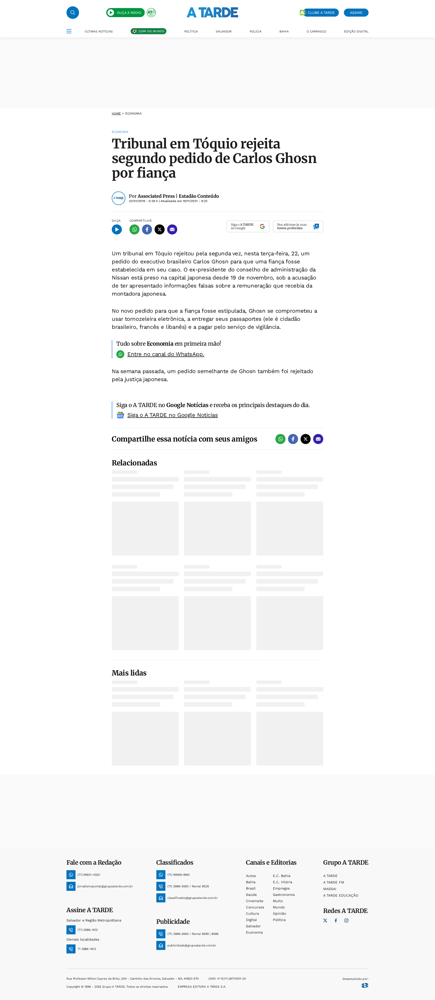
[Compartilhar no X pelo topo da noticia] (160, 229)
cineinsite (254, 901)
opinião (279, 913)
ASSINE (356, 13)
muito (278, 901)
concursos (255, 907)
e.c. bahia (282, 876)
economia (254, 932)
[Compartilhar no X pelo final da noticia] (306, 439)
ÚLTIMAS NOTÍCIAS (99, 31)
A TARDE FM (333, 882)
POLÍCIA (256, 31)
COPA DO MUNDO (151, 31)
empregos (281, 888)
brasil (251, 888)
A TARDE (330, 876)
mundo (279, 907)
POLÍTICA (191, 31)
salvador (253, 926)
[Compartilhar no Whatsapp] (134, 229)
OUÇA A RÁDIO (129, 13)
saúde (251, 895)
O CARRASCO (316, 31)
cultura (252, 913)
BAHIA (284, 31)
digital (251, 920)
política (279, 920)
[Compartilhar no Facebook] (147, 229)
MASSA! (329, 889)
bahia (251, 882)
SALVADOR (224, 31)
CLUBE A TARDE (321, 13)
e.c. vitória (282, 882)
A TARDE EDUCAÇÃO (340, 895)
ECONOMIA (133, 113)
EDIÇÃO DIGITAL (356, 31)
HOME (116, 113)
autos (251, 876)
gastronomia (284, 895)
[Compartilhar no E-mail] (172, 229)
